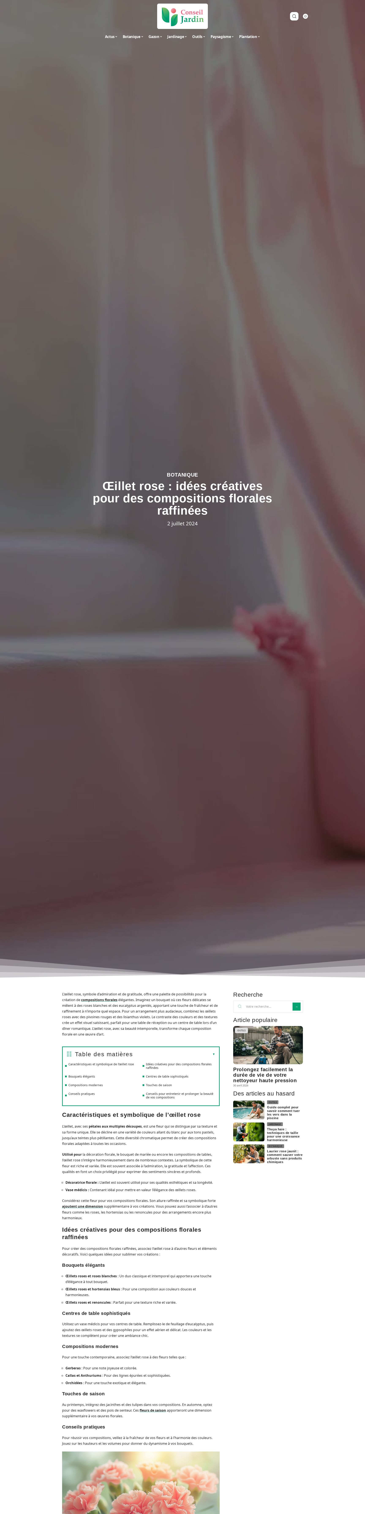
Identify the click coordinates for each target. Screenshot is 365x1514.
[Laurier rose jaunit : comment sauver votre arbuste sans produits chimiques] (248, 1153)
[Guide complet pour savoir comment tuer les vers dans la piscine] (248, 1110)
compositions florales (99, 1000)
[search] (294, 16)
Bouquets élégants (81, 1076)
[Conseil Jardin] (182, 16)
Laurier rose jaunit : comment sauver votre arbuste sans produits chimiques (284, 1156)
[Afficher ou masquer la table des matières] (174, 1054)
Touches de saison (159, 1085)
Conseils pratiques (81, 1094)
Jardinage (275, 1124)
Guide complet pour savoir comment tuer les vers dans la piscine (283, 1112)
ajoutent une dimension (82, 1206)
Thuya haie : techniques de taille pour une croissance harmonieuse (283, 1134)
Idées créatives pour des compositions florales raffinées (179, 1066)
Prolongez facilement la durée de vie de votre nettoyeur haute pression (265, 1075)
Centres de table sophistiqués (167, 1076)
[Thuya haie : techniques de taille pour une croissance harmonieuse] (248, 1132)
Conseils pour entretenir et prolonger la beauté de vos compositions (179, 1095)
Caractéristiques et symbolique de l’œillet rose (101, 1064)
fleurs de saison (153, 1410)
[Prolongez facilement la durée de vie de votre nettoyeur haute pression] (268, 1045)
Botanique (182, 475)
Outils (241, 1030)
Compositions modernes (85, 1085)
